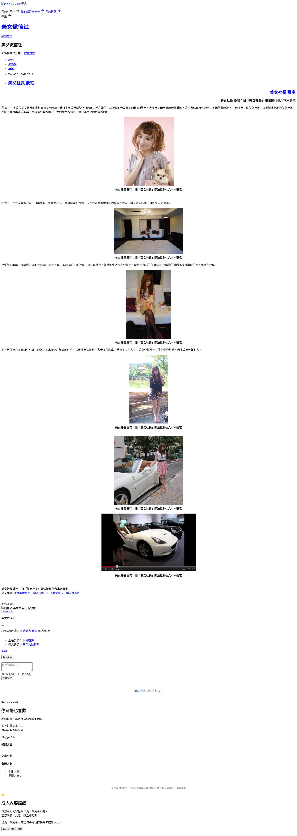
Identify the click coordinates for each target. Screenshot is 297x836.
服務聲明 (181, 788)
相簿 (11, 60)
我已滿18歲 (8, 829)
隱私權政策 (167, 788)
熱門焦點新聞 (31, 644)
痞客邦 (27, 630)
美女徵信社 (15, 27)
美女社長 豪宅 (21, 83)
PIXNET (123, 788)
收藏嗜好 (29, 53)
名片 (11, 68)
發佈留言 (7, 678)
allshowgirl (7, 611)
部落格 (12, 64)
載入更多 (7, 657)
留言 (34, 630)
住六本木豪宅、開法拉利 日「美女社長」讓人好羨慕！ (48, 593)
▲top (4, 650)
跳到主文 (6, 36)
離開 (20, 829)
